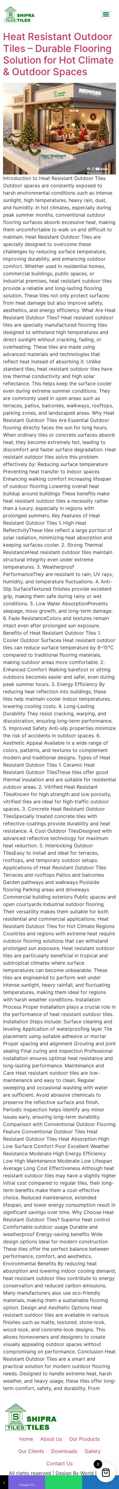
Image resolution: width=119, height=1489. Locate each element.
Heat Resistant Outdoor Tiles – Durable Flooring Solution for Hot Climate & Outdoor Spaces (58, 54)
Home (26, 1439)
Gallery (93, 1451)
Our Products (84, 1439)
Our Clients (31, 1451)
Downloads (64, 1451)
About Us (51, 1439)
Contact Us (59, 1463)
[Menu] (105, 14)
